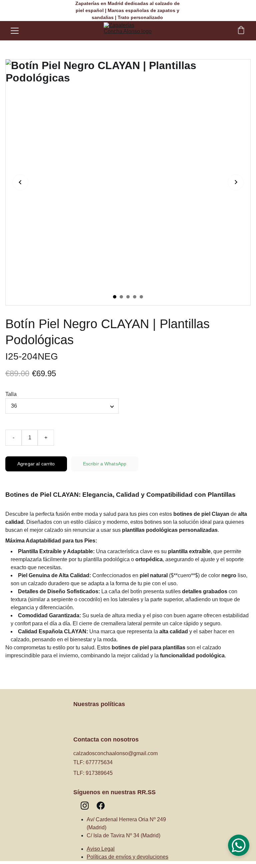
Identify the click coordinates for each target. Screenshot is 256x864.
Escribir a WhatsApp (105, 463)
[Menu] (15, 31)
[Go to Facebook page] (101, 806)
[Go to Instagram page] (85, 806)
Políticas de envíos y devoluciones (127, 857)
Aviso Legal (101, 849)
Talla (11, 394)
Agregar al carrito (36, 463)
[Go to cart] (241, 31)
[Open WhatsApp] (238, 845)
